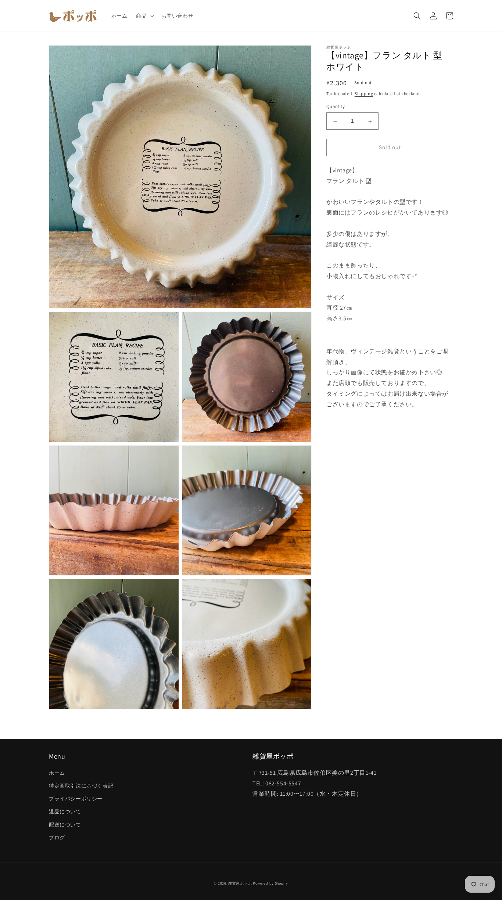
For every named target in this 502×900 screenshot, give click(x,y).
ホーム (57, 773)
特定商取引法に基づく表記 (81, 785)
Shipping (364, 93)
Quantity (335, 107)
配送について (65, 824)
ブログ (57, 837)
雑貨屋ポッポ (240, 883)
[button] (144, 16)
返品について (65, 811)
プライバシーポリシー (76, 798)
